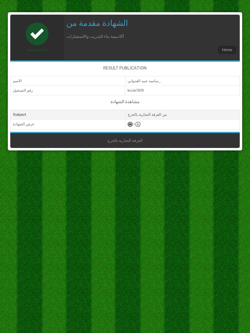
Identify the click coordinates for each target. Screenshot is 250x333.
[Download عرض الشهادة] (137, 124)
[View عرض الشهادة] (130, 124)
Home (227, 50)
